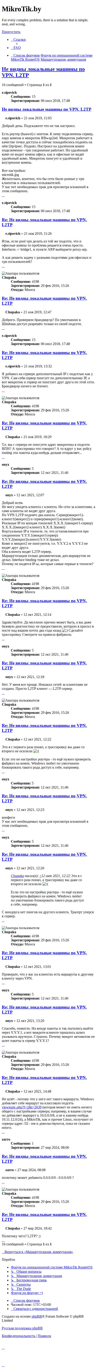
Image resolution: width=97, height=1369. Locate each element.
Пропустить (11, 32)
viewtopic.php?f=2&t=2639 (22, 1107)
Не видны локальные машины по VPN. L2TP (46, 109)
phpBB (37, 1316)
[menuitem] (16, 48)
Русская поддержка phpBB (22, 1328)
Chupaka (17, 876)
